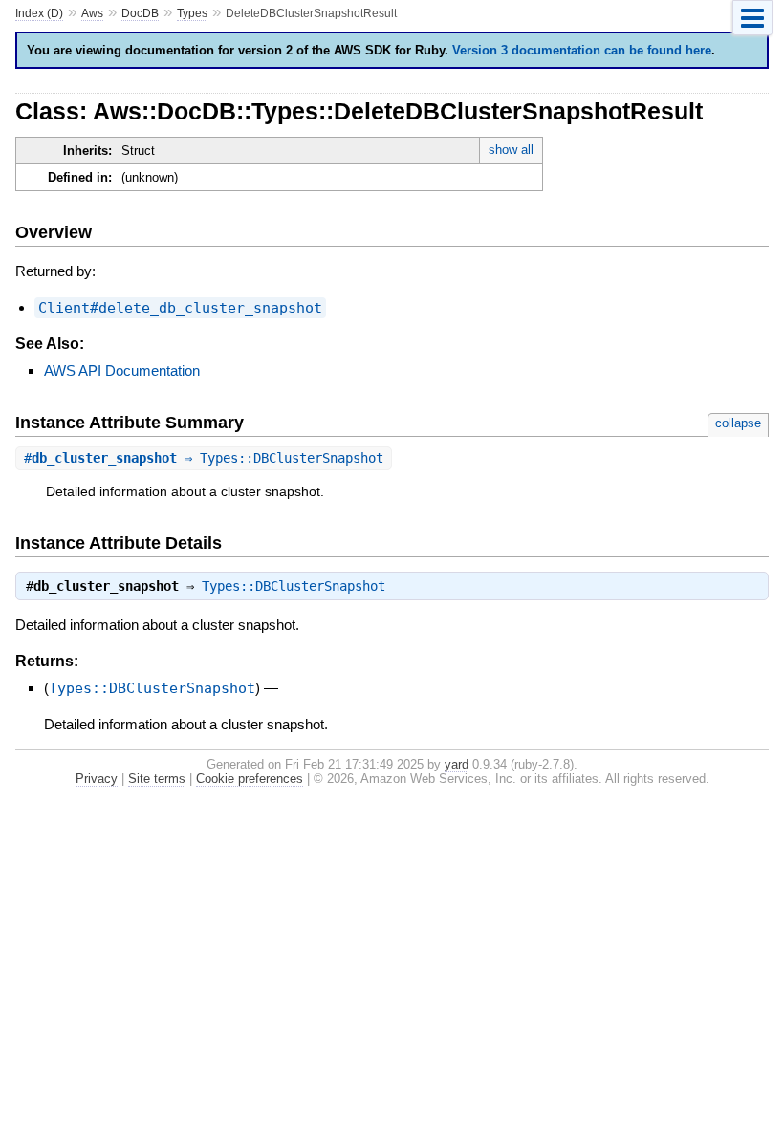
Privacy (97, 778)
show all (511, 149)
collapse (738, 423)
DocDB (140, 13)
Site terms (156, 778)
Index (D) (39, 13)
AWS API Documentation (122, 370)
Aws (92, 13)
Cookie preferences (249, 778)
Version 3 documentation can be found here (581, 50)
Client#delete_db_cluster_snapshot (180, 307)
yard (456, 764)
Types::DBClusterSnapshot (293, 586)
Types (192, 13)
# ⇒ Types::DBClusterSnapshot (203, 458)
